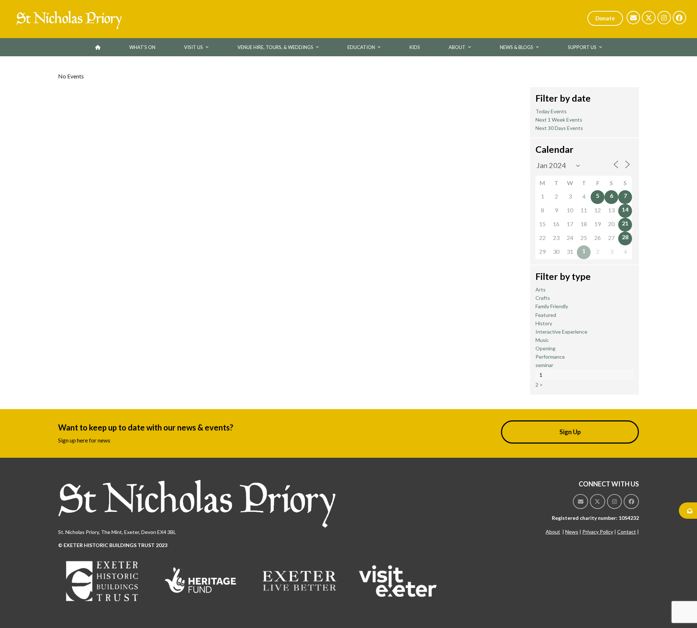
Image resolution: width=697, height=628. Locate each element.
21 (625, 223)
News (571, 532)
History (543, 323)
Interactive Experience (561, 332)
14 (625, 209)
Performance (550, 357)
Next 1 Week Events (558, 120)
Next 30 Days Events (559, 128)
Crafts (542, 298)
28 (625, 236)
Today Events (551, 111)
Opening (545, 348)
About (553, 532)
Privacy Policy (597, 532)
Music (542, 340)
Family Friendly (551, 306)
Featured (545, 315)
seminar (544, 365)
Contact (626, 532)
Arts (540, 289)
